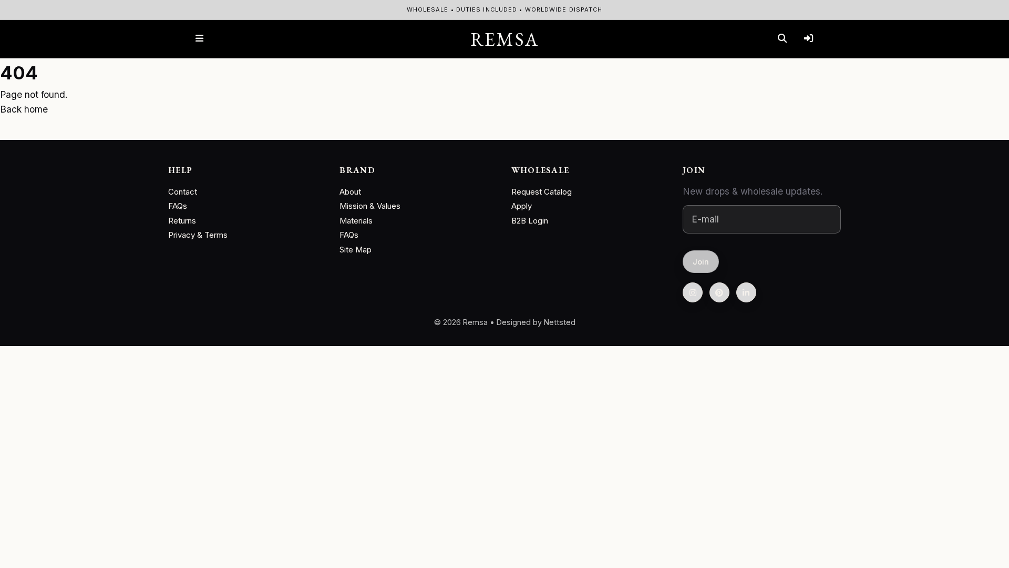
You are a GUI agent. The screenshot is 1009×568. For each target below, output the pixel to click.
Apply (521, 206)
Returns (182, 221)
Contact (182, 192)
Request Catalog (541, 192)
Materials (356, 221)
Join (701, 261)
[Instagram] (693, 292)
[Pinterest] (719, 292)
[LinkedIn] (746, 292)
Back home (24, 109)
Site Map (355, 250)
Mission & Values (369, 206)
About (350, 192)
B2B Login (529, 221)
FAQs (177, 206)
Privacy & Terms (198, 235)
